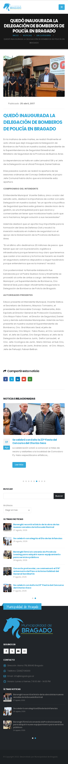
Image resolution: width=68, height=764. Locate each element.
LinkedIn (18, 379)
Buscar (8, 489)
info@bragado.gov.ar (24, 676)
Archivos (8, 505)
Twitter (11, 379)
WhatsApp (30, 379)
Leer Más (19, 468)
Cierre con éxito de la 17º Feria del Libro (34, 580)
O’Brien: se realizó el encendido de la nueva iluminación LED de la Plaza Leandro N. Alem (34, 443)
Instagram (24, 651)
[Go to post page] (34, 419)
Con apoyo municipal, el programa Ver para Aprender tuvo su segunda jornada (37, 554)
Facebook (5, 379)
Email (24, 379)
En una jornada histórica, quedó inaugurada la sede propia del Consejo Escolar (38, 568)
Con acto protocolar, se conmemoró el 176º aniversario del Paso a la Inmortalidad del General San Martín (38, 697)
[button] (62, 7)
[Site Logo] (12, 7)
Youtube (18, 651)
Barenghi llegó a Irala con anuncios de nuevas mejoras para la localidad (38, 540)
